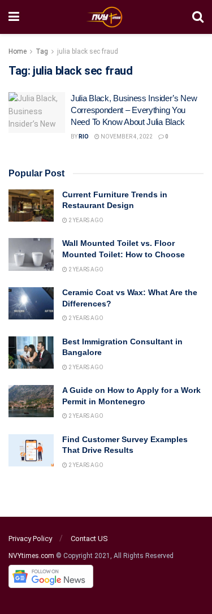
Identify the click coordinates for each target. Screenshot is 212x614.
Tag (42, 51)
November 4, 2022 (126, 136)
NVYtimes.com (31, 556)
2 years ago (85, 220)
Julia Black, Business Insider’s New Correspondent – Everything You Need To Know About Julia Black (134, 110)
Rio (84, 136)
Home (17, 51)
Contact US (89, 538)
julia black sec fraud (87, 51)
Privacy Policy (30, 538)
